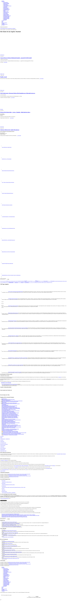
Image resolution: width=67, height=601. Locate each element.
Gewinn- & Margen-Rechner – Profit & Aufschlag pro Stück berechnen (10, 410)
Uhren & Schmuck (5, 13)
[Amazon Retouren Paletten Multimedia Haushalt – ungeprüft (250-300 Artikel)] (10, 53)
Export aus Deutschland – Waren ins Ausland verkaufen (9, 409)
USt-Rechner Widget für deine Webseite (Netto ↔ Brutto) (9, 426)
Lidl (12, 469)
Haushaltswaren (5, 7)
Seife (24, 282)
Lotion (57, 281)
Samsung (16, 282)
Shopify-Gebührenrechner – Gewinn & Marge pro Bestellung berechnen (11, 422)
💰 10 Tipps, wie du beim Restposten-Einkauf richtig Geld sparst (10, 431)
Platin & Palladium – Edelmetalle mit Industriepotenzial (8, 421)
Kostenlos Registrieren (4, 24)
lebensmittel (52, 281)
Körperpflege (46, 281)
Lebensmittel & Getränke (6, 9)
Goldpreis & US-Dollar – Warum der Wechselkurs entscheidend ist (10, 414)
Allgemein (3, 488)
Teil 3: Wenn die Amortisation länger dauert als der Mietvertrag (9, 384)
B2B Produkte (5, 19)
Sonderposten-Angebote (6, 583)
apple (7, 281)
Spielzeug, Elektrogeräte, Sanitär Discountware (9, 129)
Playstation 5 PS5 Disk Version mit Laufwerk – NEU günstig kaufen (11, 523)
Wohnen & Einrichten (6, 14)
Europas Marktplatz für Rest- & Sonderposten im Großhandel (7, 28)
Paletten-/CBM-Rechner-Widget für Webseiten (7, 420)
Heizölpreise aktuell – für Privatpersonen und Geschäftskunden (9, 416)
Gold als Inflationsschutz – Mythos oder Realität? (8, 411)
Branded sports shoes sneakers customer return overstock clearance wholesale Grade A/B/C (19, 562)
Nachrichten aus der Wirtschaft (6, 382)
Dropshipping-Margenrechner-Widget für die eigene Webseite (9, 407)
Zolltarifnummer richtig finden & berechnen (7, 430)
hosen (31, 281)
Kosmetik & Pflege (5, 8)
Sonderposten (6, 460)
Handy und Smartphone (6, 574)
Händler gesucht (3, 76)
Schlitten (23, 465)
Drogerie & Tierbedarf (6, 569)
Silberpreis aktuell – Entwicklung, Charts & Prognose (8, 423)
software (30, 282)
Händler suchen (2, 90)
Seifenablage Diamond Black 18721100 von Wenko (8, 484)
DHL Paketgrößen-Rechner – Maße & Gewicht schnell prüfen (9, 405)
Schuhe (22, 282)
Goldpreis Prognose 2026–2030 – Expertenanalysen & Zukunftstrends (10, 415)
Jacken (15, 465)
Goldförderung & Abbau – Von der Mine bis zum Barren (9, 413)
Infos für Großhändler (3, 448)
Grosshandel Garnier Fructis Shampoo (13, 298)
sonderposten (32, 282)
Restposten (1, 109)
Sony (33, 282)
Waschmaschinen (45, 282)
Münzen (4, 10)
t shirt (42, 282)
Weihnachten (48, 282)
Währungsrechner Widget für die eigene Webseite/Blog (8, 427)
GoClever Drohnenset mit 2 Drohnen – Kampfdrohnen (8, 492)
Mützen (20, 465)
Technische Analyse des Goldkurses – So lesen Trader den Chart (10, 424)
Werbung (3, 428)
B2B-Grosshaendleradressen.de (5, 498)
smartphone (27, 282)
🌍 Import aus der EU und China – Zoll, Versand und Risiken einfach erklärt (11, 433)
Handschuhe (17, 465)
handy (26, 281)
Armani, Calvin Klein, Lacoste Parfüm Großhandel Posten (10, 556)
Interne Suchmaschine (3, 518)
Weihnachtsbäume (26, 465)
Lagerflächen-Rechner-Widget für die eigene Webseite (8, 419)
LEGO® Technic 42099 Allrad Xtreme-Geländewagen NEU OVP (11, 558)
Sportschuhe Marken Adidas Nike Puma (7, 543)
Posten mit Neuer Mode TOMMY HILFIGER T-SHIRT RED (10, 532)
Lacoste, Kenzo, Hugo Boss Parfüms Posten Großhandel (10, 554)
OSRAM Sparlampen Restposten (12, 320)
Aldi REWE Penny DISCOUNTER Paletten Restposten (9, 530)
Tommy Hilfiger (39, 282)
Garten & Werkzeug (5, 5)
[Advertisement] (23, 38)
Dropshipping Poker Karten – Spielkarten (13, 335)
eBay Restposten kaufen (6, 16)
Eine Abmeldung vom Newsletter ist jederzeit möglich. (34, 597)
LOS (8, 279)
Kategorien (3, 1)
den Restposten (48, 468)
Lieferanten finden (2, 449)
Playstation (4, 282)
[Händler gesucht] (10, 72)
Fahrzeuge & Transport (6, 3)
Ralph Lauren (7, 282)
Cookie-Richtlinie (4, 404)
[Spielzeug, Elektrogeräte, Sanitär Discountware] (6, 125)
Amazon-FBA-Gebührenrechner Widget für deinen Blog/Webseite (10, 401)
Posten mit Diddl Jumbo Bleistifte (12, 350)
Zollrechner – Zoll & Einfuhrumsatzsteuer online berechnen (9, 429)
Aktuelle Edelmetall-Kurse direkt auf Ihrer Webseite (8, 399)
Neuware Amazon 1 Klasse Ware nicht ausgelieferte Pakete (15, 291)
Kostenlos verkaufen (4, 22)
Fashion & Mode (5, 4)
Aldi (2, 21)
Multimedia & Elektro (6, 576)
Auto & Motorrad (5, 2)
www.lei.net (1, 440)
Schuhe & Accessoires (6, 12)
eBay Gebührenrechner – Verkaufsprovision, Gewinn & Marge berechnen (11, 408)
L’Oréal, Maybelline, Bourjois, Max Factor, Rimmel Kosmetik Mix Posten (12, 526)
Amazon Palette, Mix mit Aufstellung (7, 547)
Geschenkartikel (5, 6)
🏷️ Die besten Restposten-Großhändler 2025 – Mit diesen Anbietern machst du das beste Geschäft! (14, 432)
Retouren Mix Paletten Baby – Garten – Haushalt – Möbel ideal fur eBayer (15, 112)
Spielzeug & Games (5, 11)
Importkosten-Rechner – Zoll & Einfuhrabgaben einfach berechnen (10, 417)
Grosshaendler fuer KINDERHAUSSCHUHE (8, 541)
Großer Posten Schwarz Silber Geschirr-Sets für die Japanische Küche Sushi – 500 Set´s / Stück (13, 487)
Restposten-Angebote (6, 581)
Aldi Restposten (2, 441)
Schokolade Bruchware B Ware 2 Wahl (13, 476)
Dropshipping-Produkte (6, 18)
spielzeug (35, 282)
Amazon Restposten (2, 445)
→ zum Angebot (5, 62)
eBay (15, 469)
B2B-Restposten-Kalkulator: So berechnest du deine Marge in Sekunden (11, 403)
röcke (14, 282)
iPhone (36, 281)
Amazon (3, 20)
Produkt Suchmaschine (3, 278)
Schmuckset (19, 282)
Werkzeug (51, 282)
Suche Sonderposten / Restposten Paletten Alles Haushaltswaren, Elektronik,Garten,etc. (17, 93)
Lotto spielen (1, 436)
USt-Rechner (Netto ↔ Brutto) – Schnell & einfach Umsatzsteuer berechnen (11, 425)
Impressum (3, 418)
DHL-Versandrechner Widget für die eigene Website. (8, 406)
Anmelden (3, 23)
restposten (11, 282)
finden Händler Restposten (5, 469)
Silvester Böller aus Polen (48, 465)
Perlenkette (1, 282)
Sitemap (1, 437)
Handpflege (22, 281)
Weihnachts (53, 465)
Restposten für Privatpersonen (7, 15)
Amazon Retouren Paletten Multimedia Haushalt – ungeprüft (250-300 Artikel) (16, 57)
